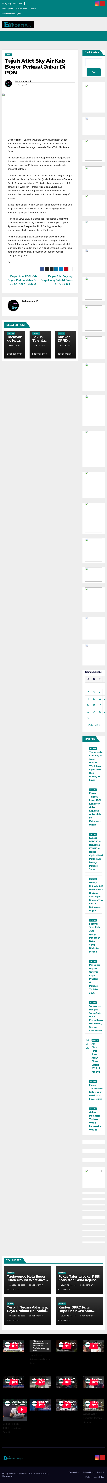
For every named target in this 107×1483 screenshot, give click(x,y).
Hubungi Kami (21, 9)
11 (100, 699)
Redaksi (33, 9)
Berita (10, 1303)
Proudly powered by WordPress (15, 1473)
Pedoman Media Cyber (11, 14)
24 (94, 712)
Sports (9, 54)
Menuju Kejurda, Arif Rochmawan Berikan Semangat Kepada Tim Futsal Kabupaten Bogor (96, 896)
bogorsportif (25, 81)
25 (100, 712)
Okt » (97, 725)
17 (94, 705)
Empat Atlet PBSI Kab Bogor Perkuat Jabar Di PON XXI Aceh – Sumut (22, 280)
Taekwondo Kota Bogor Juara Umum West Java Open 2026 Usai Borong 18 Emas (95, 766)
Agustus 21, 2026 (17, 1285)
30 (88, 718)
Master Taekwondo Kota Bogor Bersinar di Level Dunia (95, 1092)
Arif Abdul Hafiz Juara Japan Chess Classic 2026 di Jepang (96, 1058)
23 (88, 712)
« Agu (90, 725)
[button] (91, 36)
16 (88, 705)
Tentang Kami (7, 9)
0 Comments (13, 1289)
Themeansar (7, 1476)
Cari (94, 72)
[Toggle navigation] (102, 36)
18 (100, 705)
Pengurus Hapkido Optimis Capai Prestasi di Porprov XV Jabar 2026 (94, 979)
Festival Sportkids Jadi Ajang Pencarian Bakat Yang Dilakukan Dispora (94, 937)
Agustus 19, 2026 (69, 1285)
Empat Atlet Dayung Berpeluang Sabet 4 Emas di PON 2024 (57, 280)
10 (94, 699)
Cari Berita (92, 52)
